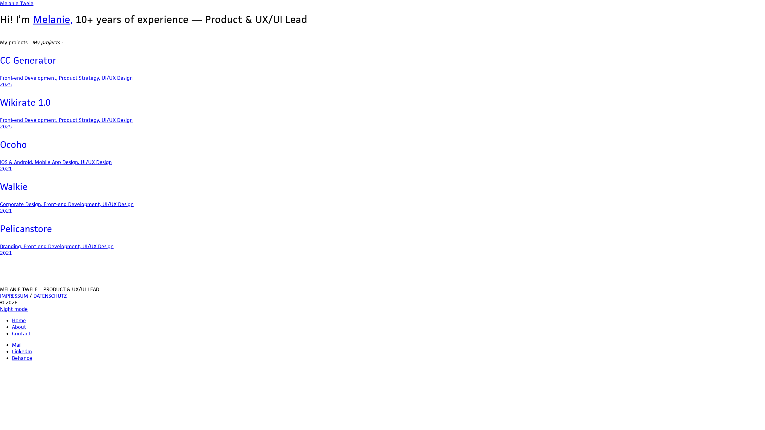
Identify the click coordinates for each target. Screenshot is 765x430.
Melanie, (53, 19)
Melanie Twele (16, 3)
